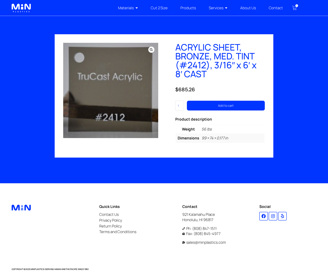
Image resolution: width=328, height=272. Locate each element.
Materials (126, 7)
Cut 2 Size (159, 7)
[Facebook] (263, 216)
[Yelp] (282, 216)
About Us (248, 7)
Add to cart (226, 105)
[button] (151, 50)
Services (216, 7)
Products (188, 7)
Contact (276, 7)
